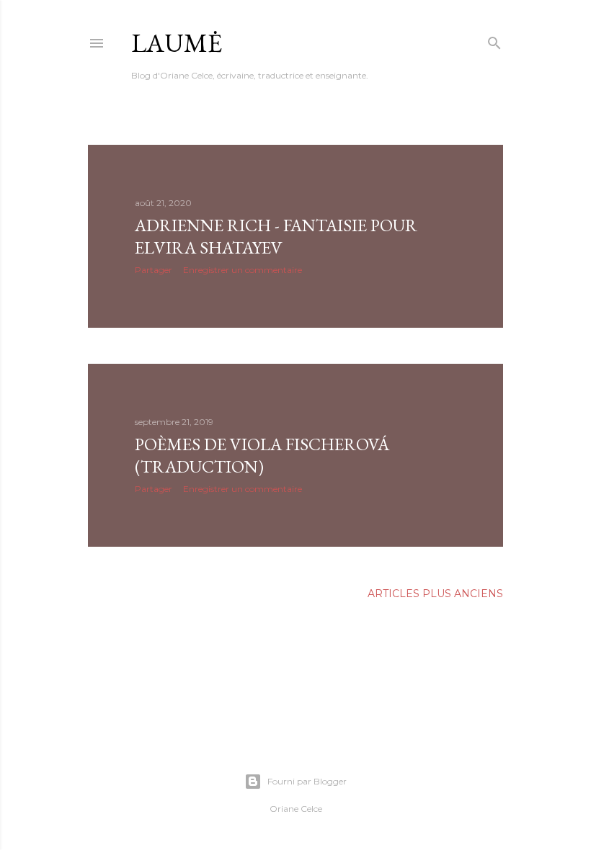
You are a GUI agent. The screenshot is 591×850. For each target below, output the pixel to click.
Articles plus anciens (435, 593)
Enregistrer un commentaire (242, 269)
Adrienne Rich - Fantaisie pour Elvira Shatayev (276, 236)
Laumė (176, 43)
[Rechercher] (494, 40)
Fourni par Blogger (307, 781)
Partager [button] (153, 269)
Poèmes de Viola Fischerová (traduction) (262, 455)
